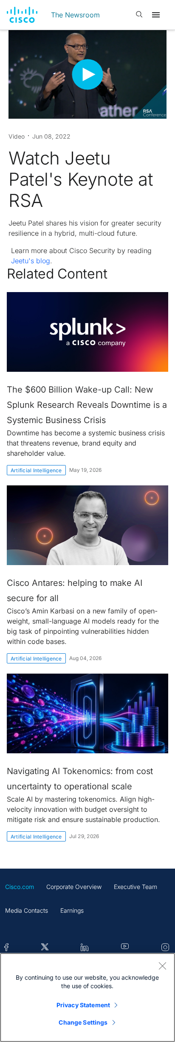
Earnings (72, 910)
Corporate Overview (74, 886)
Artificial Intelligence (36, 470)
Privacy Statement (83, 1005)
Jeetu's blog (30, 260)
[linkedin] (85, 947)
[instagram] (165, 947)
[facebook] (6, 947)
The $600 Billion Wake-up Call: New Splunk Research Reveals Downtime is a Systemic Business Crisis (87, 404)
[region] (87, 997)
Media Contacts (26, 910)
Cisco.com (19, 886)
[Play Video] (87, 74)
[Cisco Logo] (22, 15)
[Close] (162, 965)
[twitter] (44, 947)
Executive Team (135, 886)
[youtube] (125, 947)
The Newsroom (75, 15)
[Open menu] (156, 15)
